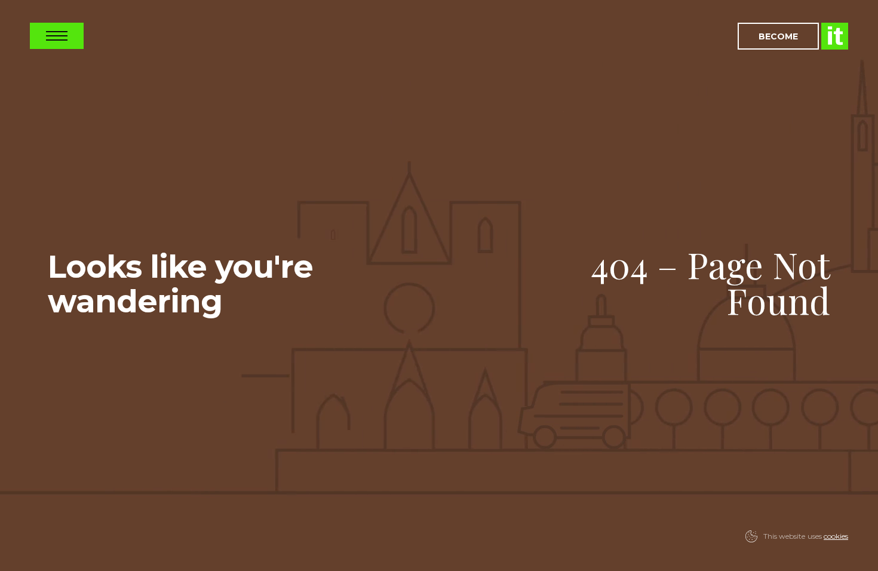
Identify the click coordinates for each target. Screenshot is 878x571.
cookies (836, 536)
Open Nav (57, 36)
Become (778, 36)
